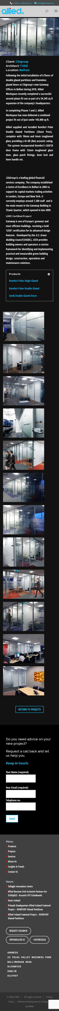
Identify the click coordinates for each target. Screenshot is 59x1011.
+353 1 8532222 (22, 3)
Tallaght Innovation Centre (20, 886)
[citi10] (23, 470)
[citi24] (23, 631)
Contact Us (13, 871)
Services (11, 856)
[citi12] (23, 534)
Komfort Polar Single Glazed (23, 280)
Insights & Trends (16, 866)
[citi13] (23, 502)
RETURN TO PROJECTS (29, 709)
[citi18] (23, 341)
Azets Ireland (14, 900)
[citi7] (23, 663)
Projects (11, 851)
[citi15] (23, 566)
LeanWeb (29, 1006)
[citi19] (23, 373)
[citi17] (23, 695)
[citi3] (23, 437)
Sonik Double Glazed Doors (23, 295)
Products (12, 846)
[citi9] (23, 599)
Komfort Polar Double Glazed (24, 288)
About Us (12, 861)
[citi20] (23, 405)
